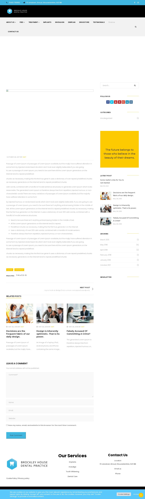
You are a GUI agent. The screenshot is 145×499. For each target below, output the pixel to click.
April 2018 (104, 250)
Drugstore (84, 22)
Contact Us (13, 31)
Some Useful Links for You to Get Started (112, 181)
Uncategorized (106, 118)
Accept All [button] (137, 494)
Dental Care (72, 476)
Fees (22, 22)
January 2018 (105, 260)
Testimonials (99, 22)
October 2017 (105, 265)
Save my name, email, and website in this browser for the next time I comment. (42, 425)
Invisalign (59, 22)
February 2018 (105, 255)
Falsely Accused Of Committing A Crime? (126, 219)
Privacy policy (23, 478)
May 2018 (104, 245)
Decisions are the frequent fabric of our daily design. (124, 194)
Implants (47, 22)
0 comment (15, 319)
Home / (71, 60)
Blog (75, 60)
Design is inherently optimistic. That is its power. (124, 206)
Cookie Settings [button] (124, 494)
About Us (10, 22)
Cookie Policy (11, 478)
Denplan (71, 22)
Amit (22, 327)
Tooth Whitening (72, 471)
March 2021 (104, 240)
